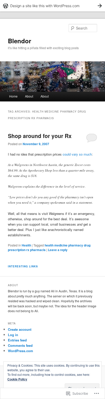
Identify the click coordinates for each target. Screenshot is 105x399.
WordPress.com (20, 350)
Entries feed (17, 340)
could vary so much (77, 154)
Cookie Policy (17, 379)
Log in (13, 334)
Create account (19, 329)
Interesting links (23, 266)
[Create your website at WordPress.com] (52, 5)
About (29, 96)
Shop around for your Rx (40, 136)
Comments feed (20, 345)
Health (26, 245)
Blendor (19, 40)
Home (13, 96)
